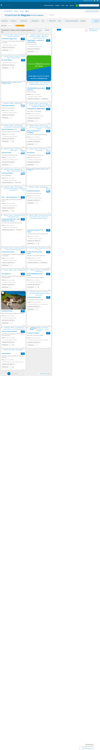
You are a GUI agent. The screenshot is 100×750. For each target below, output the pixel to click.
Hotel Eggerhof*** (6, 273)
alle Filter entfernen (20, 25)
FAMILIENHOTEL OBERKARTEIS (36, 108)
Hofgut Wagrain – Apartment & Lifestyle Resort (35, 41)
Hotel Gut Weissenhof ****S (9, 129)
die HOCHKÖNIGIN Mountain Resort (35, 274)
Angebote (57, 5)
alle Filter (96, 20)
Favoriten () (87, 748)
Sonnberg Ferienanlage (8, 252)
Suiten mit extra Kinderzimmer (72, 20)
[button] (4, 373)
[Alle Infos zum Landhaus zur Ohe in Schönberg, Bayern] (94, 30)
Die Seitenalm (31, 152)
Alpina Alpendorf (6, 353)
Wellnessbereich (52, 20)
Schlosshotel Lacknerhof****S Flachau (35, 231)
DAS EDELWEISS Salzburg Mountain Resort (36, 89)
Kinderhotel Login (86, 0)
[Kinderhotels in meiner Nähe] (54, 38)
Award (62, 5)
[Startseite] (2, 11)
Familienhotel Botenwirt (33, 191)
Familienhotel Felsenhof (8, 105)
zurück (59, 29)
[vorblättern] (22, 35)
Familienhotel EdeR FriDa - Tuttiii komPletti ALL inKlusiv (11, 220)
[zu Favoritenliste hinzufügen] (2, 35)
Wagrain (10, 25)
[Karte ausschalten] (86, 30)
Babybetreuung (35, 20)
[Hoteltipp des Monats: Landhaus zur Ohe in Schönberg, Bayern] (13, 83)
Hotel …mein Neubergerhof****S (10, 197)
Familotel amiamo (6, 152)
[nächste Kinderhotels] (21, 373)
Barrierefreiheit (89, 744)
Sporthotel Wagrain (7, 60)
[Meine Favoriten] (77, 5)
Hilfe (91, 0)
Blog (67, 5)
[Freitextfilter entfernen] (95, 5)
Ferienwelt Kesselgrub (33, 333)
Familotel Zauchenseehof (34, 297)
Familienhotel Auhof (7, 311)
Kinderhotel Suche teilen (45, 373)
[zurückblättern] (4, 35)
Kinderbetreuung (23, 20)
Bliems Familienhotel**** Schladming (33, 131)
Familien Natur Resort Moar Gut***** (34, 252)
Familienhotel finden (49, 5)
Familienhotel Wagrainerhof (9, 38)
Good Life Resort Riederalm (9, 331)
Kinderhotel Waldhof (7, 173)
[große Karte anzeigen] (54, 35)
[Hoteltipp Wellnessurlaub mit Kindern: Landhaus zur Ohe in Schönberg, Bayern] (39, 170)
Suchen (98, 5)
